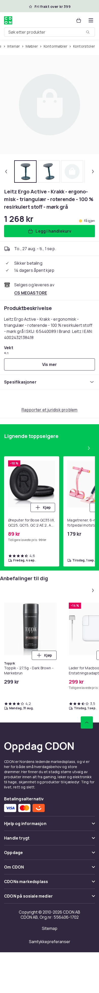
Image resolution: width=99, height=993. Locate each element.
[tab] (25, 171)
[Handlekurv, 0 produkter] (79, 20)
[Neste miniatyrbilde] (93, 171)
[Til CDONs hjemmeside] (8, 20)
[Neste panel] (89, 448)
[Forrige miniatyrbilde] (6, 171)
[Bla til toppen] (87, 722)
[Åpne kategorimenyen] (91, 20)
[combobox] (49, 32)
